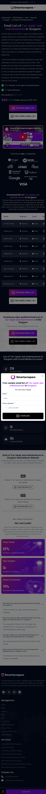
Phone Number (9, 403)
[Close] (42, 376)
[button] (5, 407)
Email (5, 394)
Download (25, 416)
